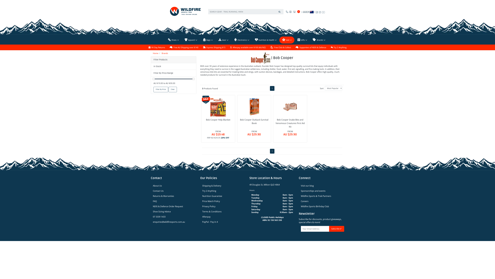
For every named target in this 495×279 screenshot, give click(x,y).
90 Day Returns (158, 47)
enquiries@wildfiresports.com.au (169, 221)
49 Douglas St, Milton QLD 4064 (264, 184)
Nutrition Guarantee (212, 196)
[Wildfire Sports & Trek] (185, 11)
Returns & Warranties (163, 196)
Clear (173, 89)
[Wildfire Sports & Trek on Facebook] (316, 11)
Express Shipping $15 (215, 47)
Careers (304, 201)
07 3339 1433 (159, 216)
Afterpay (206, 216)
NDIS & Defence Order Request (168, 206)
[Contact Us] (287, 11)
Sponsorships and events (313, 190)
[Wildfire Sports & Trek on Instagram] (319, 11)
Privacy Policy (208, 206)
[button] (173, 66)
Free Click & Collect (282, 47)
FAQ (155, 201)
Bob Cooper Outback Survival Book (254, 121)
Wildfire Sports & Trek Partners (316, 196)
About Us (157, 185)
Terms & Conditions (212, 211)
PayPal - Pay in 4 (210, 221)
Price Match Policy (211, 201)
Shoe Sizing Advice (162, 211)
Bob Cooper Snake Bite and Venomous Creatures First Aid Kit (290, 123)
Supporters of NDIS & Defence (312, 47)
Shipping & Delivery (211, 185)
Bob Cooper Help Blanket (218, 119)
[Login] (290, 11)
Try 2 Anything (340, 47)
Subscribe (335, 229)
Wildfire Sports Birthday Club (315, 206)
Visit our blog (307, 185)
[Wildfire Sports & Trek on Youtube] (323, 11)
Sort (322, 88)
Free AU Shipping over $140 (186, 47)
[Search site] (279, 11)
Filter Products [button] (160, 59)
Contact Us (158, 190)
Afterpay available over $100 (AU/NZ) (249, 47)
